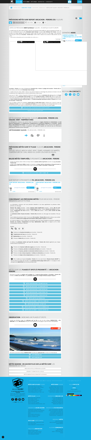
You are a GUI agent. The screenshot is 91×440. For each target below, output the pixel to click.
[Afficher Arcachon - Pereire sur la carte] (10, 22)
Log (79, 1)
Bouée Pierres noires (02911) (34, 414)
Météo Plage (19, 393)
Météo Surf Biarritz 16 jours (34, 388)
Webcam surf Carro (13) (58, 403)
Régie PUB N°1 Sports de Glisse (34, 432)
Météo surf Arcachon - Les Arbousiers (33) (36, 286)
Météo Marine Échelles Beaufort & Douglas (35, 374)
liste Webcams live (37, 354)
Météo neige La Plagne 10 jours (56, 388)
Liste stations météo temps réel (56, 409)
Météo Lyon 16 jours (32, 401)
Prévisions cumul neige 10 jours (56, 387)
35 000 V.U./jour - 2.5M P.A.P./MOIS (35, 431)
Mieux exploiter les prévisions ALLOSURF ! (35, 368)
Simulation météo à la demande (56, 422)
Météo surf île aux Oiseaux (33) (36, 298)
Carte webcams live (36, 357)
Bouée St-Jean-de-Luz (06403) (34, 415)
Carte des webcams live (58, 399)
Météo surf (12, 393)
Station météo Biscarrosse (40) (56, 413)
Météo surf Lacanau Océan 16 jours (36, 387)
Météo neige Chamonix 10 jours (56, 392)
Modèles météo (59, 423)
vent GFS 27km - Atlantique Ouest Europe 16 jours (36, 107)
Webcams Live (18, 396)
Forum (61, 432)
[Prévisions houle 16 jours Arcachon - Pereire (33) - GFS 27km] (32, 135)
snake (14, 191)
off (80, 18)
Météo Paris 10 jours (32, 399)
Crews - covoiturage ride (57, 431)
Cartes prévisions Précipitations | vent (36, 403)
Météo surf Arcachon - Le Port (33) (36, 304)
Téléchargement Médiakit (33, 434)
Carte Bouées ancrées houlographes (36, 410)
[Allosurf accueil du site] (11, 7)
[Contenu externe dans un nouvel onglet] (66, 94)
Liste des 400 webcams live (57, 397)
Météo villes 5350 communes (34, 397)
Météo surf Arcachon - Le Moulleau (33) (36, 295)
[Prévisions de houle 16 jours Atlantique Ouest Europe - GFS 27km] (61, 56)
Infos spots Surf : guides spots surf (36, 422)
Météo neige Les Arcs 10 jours (56, 389)
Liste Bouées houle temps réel (34, 409)
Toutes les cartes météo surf (35, 110)
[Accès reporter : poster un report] (69, 1)
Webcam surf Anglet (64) (58, 401)
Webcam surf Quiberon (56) (57, 402)
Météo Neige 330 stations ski (57, 386)
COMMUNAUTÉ (49, 1)
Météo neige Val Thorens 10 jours (55, 390)
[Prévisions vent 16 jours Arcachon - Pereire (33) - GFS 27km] (38, 135)
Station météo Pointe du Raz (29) (56, 414)
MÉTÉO (19, 1)
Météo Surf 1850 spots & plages (35, 386)
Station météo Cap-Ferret (36, 173)
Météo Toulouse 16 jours (33, 402)
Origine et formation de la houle (35, 371)
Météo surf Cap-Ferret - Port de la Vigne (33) (36, 301)
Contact (74, 386)
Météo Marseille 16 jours (33, 400)
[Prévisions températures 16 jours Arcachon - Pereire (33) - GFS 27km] (44, 135)
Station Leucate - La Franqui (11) (56, 415)
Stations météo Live (20, 395)
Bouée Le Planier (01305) (33, 416)
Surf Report (22, 394)
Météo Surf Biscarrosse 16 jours (35, 389)
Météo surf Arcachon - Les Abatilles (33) (36, 283)
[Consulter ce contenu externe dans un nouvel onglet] (12, 399)
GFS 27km (58, 39)
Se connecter (60, 429)
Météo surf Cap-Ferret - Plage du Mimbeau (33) (36, 307)
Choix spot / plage (26, 7)
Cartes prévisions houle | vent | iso (36, 392)
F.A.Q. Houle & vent (32, 423)
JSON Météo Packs (59, 421)
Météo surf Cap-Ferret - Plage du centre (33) (36, 310)
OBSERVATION (41, 1)
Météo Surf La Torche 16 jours (34, 390)
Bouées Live (12, 395)
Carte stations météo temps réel (56, 410)
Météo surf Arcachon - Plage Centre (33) (36, 289)
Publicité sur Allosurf (33, 430)
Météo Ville (16, 394)
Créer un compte (59, 430)
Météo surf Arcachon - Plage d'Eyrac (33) (36, 292)
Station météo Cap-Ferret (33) (56, 411)
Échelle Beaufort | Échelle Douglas (36, 424)
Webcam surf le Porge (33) (57, 400)
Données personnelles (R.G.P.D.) (74, 391)
